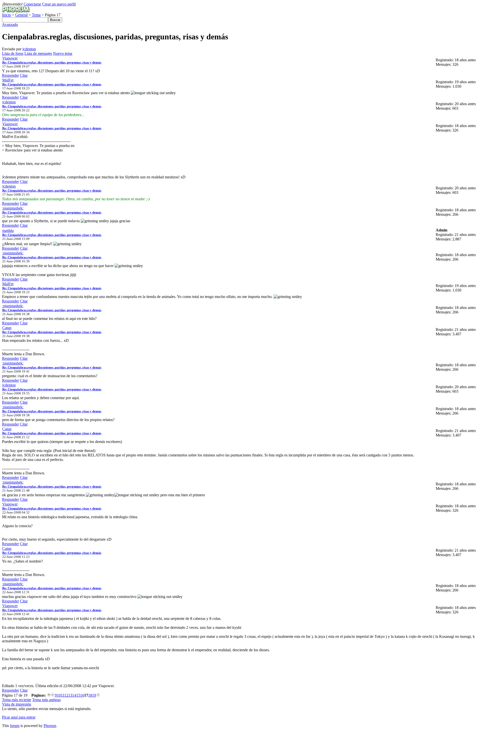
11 (62, 695)
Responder (10, 75)
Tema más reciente (16, 700)
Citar (24, 75)
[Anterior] (53, 695)
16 (82, 695)
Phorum (50, 726)
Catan (6, 328)
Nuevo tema (62, 53)
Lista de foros (12, 53)
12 (66, 695)
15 (78, 695)
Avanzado (10, 24)
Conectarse (32, 4)
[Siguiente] (98, 695)
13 (70, 695)
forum (14, 726)
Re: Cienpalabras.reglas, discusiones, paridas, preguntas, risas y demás (51, 62)
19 (94, 695)
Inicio (6, 15)
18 (90, 695)
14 (74, 695)
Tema (36, 15)
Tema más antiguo (46, 700)
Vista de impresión (16, 704)
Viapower (10, 58)
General (21, 15)
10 (59, 695)
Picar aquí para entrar (18, 717)
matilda (8, 230)
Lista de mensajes (38, 53)
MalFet (7, 80)
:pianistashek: (12, 208)
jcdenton (29, 49)
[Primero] (49, 695)
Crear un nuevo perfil (59, 4)
